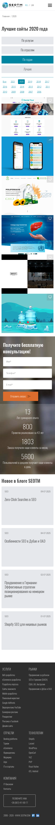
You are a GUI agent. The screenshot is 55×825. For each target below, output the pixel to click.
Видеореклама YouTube (11, 707)
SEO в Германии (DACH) (38, 679)
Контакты (7, 788)
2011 (48, 86)
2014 (22, 86)
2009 (13, 91)
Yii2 (30, 757)
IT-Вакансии (8, 784)
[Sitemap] (33, 815)
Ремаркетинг (7, 716)
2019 (30, 81)
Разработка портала (10, 684)
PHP (30, 762)
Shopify (32, 738)
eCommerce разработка (11, 679)
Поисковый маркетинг (11, 698)
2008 (22, 91)
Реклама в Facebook (10, 721)
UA (32, 5)
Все (4, 81)
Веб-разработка (8, 675)
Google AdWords (8, 702)
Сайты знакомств (9, 688)
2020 (21, 81)
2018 (38, 81)
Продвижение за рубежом (39, 675)
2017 (47, 81)
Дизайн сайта (7, 725)
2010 (5, 91)
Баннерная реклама (10, 712)
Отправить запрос (20, 396)
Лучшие (28, 69)
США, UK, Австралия (37, 684)
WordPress (33, 748)
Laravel (31, 743)
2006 (39, 91)
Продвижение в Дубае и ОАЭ (40, 688)
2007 (30, 91)
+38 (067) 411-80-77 (19, 802)
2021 (13, 81)
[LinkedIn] (37, 815)
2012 (39, 86)
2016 (5, 86)
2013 (30, 86)
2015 (13, 86)
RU (26, 5)
